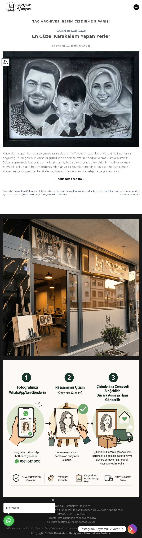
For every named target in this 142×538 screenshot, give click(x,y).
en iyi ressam (57, 191)
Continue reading (71, 179)
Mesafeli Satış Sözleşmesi (49, 528)
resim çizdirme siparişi (27, 194)
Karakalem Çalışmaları (71, 31)
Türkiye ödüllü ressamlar (54, 194)
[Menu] (136, 7)
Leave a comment (129, 194)
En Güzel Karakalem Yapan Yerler (71, 36)
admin (86, 46)
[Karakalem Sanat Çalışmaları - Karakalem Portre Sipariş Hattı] (18, 7)
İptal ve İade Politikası (78, 528)
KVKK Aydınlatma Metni (19, 528)
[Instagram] (132, 529)
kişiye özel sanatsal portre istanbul (112, 191)
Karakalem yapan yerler (79, 191)
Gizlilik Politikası (103, 528)
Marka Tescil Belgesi (126, 528)
